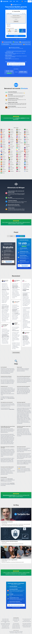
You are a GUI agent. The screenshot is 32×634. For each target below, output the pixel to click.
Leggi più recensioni (16, 352)
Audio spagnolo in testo (5, 626)
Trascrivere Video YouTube (16, 625)
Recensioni (18, 631)
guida (24, 462)
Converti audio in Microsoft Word (5, 623)
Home (10, 631)
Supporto (21, 631)
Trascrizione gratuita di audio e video (5, 622)
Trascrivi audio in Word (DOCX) (26, 623)
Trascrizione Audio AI (16, 623)
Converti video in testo (27, 620)
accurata (19, 194)
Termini (19, 632)
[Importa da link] (25, 13)
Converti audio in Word (5, 620)
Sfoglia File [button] (16, 21)
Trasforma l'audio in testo (5, 625)
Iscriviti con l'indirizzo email (8, 263)
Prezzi (11, 1)
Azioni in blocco (11, 409)
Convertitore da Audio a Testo (27, 624)
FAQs (14, 1)
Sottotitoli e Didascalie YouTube (26, 625)
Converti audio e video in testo (26, 621)
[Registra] (23, 13)
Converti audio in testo (16, 620)
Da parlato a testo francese (16, 626)
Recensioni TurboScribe (16, 624)
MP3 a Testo (16, 621)
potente (22, 194)
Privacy (21, 632)
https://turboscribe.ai (15, 330)
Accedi (25, 1)
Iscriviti (29, 1)
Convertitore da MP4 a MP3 (26, 626)
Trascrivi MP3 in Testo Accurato (5, 624)
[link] (23, 13)
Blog (17, 1)
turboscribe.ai (12, 483)
